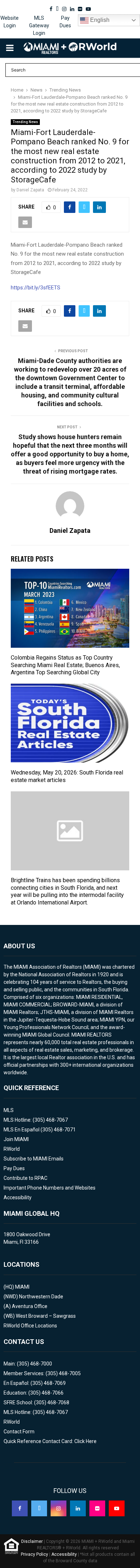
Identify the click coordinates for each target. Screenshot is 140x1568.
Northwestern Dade (41, 1296)
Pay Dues (65, 21)
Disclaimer (32, 1541)
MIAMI (22, 1287)
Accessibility (18, 1197)
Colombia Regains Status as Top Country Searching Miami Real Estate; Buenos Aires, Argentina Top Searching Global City (65, 665)
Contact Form (19, 1431)
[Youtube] (117, 1508)
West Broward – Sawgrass (46, 1316)
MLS (9, 1110)
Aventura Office (29, 1306)
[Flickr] (97, 1508)
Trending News (25, 122)
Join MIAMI (16, 1139)
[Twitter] (39, 1508)
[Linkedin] (78, 1508)
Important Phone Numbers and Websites (49, 1188)
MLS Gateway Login (39, 25)
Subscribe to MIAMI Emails (34, 1159)
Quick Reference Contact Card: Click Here (50, 1441)
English (99, 20)
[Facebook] (20, 1508)
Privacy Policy (34, 1554)
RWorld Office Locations (30, 1326)
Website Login (9, 21)
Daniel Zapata (30, 189)
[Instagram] (58, 1508)
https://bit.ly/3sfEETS (35, 287)
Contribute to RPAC (25, 1178)
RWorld (12, 1149)
